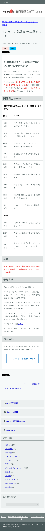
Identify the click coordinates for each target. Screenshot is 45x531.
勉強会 (12, 48)
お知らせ (5, 48)
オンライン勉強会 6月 (13, 388)
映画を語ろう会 (11, 483)
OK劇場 (8, 476)
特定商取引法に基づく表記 (18, 517)
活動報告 (8, 453)
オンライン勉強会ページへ (23, 358)
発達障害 (8, 487)
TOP (20, 22)
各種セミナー (10, 479)
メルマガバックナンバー (14, 468)
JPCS (15, 421)
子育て (7, 464)
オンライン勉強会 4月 (32, 384)
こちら (20, 324)
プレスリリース (11, 460)
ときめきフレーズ (12, 456)
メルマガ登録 (12, 412)
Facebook (10, 430)
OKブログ (9, 449)
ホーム (3, 517)
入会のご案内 (12, 403)
